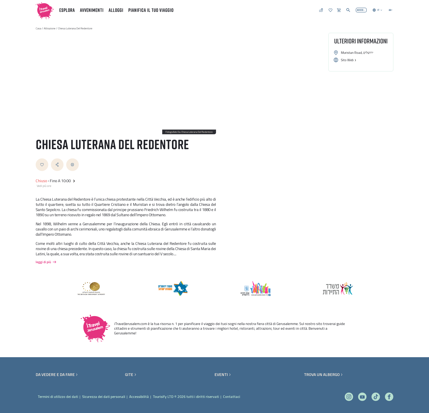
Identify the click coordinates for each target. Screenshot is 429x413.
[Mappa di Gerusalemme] (321, 10)
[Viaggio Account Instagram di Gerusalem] (349, 396)
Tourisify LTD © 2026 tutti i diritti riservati (186, 396)
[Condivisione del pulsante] (57, 164)
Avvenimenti (92, 10)
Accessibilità (139, 396)
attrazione (49, 28)
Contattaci (231, 396)
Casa (38, 28)
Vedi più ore (44, 186)
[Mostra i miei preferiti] (330, 10)
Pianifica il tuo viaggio (151, 10)
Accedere (362, 10)
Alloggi (116, 10)
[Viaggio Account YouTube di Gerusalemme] (362, 397)
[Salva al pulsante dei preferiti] (42, 164)
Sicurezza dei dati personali (103, 396)
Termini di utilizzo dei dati (58, 396)
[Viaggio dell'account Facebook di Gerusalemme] (389, 396)
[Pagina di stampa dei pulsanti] (72, 164)
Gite (129, 374)
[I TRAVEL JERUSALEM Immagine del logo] (43, 10)
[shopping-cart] (339, 10)
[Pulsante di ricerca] (348, 10)
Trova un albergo (322, 374)
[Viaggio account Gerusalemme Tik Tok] (376, 396)
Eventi (221, 374)
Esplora (67, 10)
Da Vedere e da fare (55, 374)
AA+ (390, 10)
